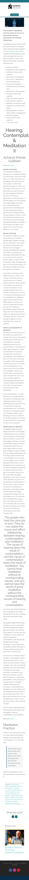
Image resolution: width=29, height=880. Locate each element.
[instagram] (15, 1)
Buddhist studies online (16, 797)
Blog (11, 786)
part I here (10, 719)
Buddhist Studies (17, 786)
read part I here (13, 51)
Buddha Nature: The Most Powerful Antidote (14, 850)
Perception (8, 801)
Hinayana (13, 790)
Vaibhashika (13, 794)
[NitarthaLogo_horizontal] (14, 4)
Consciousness (9, 788)
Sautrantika (12, 792)
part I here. (10, 165)
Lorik (11, 799)
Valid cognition (15, 803)
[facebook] (12, 1)
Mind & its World (18, 799)
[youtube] (17, 1)
